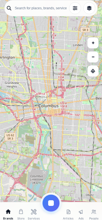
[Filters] (75, 8)
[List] (89, 8)
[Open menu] (51, 203)
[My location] (93, 71)
